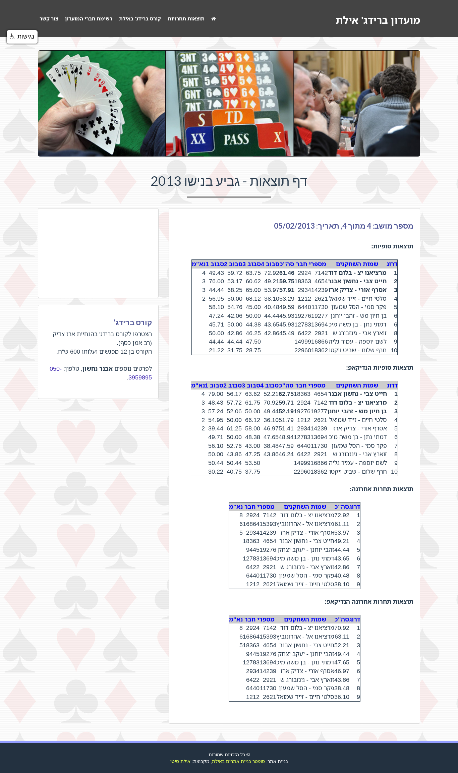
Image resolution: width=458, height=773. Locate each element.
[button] (22, 37)
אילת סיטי (180, 761)
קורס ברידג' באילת (140, 18)
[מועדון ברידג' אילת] (213, 18)
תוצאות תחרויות (186, 18)
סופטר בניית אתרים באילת (238, 761)
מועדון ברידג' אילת (378, 20)
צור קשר (49, 18)
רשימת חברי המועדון (88, 18)
